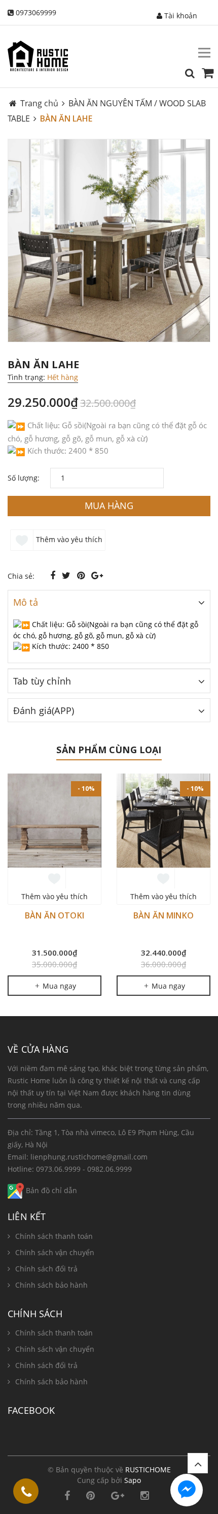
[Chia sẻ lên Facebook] (54, 575)
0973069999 (36, 12)
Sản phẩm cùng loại (108, 750)
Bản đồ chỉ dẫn (50, 1190)
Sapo (132, 1480)
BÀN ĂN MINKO (163, 915)
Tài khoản (179, 15)
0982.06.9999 (109, 1169)
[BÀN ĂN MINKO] (163, 821)
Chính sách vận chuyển (54, 1252)
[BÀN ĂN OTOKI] (54, 821)
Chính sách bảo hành (51, 1285)
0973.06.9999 (58, 1169)
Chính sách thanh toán (54, 1236)
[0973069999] (26, 1493)
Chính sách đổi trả (46, 1268)
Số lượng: (24, 478)
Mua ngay (58, 986)
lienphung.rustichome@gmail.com (89, 1157)
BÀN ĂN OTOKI (54, 915)
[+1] (97, 575)
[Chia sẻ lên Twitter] (67, 575)
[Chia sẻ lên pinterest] (82, 575)
